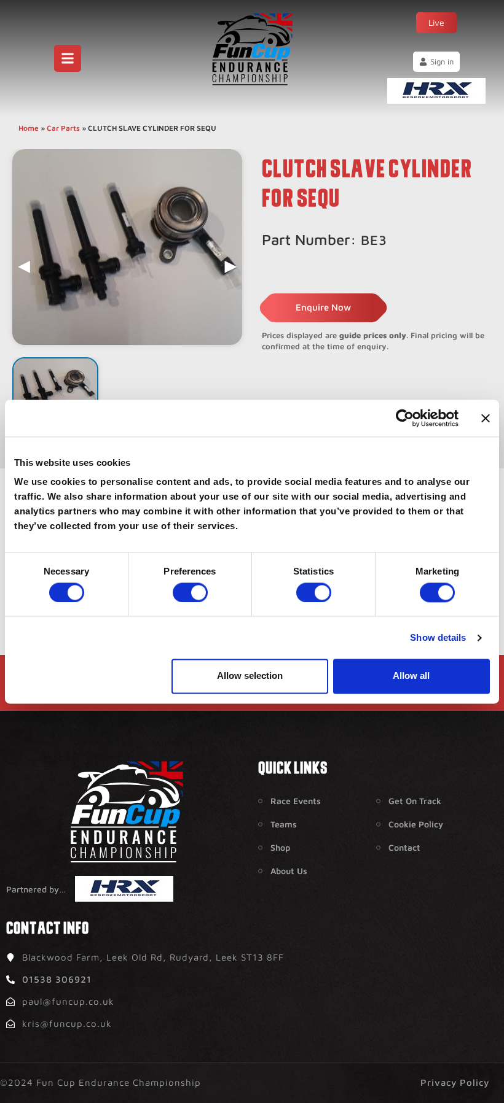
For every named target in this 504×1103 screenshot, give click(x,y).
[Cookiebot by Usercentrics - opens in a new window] (405, 418)
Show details (438, 637)
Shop (280, 847)
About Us (288, 870)
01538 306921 (57, 979)
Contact (404, 847)
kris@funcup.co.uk (67, 1023)
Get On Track (414, 800)
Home (28, 128)
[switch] (190, 592)
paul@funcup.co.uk (68, 1001)
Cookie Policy (415, 824)
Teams (283, 824)
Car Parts (63, 128)
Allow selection (250, 676)
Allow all (411, 676)
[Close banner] (485, 418)
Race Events (295, 800)
